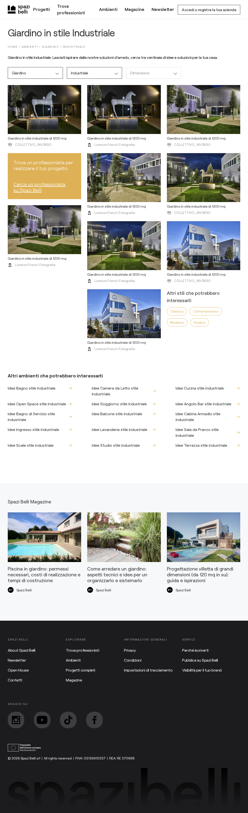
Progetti (41, 9)
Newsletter (163, 9)
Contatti (15, 680)
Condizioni (132, 660)
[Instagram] (16, 720)
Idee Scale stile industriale (31, 445)
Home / (15, 46)
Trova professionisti (71, 9)
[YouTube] (42, 720)
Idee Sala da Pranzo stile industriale (197, 432)
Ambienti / (32, 46)
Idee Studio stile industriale (116, 445)
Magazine (134, 9)
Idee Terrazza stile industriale (201, 445)
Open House (18, 670)
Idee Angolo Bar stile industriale (203, 403)
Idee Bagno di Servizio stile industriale (31, 416)
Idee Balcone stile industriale (117, 413)
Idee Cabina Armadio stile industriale (198, 416)
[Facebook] (94, 720)
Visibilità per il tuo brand (202, 670)
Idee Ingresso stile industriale (33, 429)
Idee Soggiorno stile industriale (119, 403)
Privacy (130, 650)
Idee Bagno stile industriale (31, 388)
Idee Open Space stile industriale (37, 403)
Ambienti (108, 9)
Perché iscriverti (195, 650)
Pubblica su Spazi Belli (200, 660)
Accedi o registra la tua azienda (209, 9)
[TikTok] (68, 720)
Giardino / (52, 46)
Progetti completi (80, 670)
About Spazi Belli (21, 650)
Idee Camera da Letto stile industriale (115, 391)
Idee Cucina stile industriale (200, 388)
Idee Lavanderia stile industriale (119, 429)
